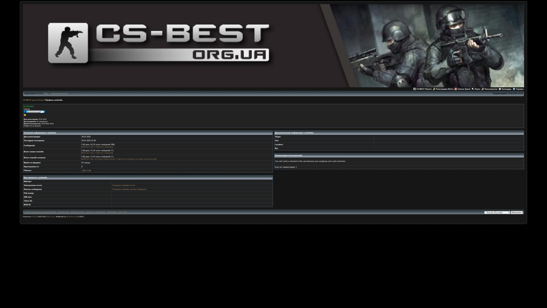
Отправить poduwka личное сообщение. (129, 189)
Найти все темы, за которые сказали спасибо (98, 159)
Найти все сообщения (104, 147)
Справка (519, 89)
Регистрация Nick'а (444, 89)
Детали (87, 170)
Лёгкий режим (112, 212)
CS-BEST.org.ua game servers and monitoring (40, 212)
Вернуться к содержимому (96, 212)
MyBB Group (50, 216)
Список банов (464, 89)
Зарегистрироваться (60, 93)
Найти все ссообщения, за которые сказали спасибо (137, 159)
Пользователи (490, 89)
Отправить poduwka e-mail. (123, 185)
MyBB (34, 216)
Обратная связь (63, 212)
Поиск (477, 89)
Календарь (507, 89)
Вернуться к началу (78, 212)
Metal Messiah (71, 216)
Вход (46, 93)
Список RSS (122, 212)
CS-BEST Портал (424, 89)
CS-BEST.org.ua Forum (33, 100)
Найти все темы (88, 147)
